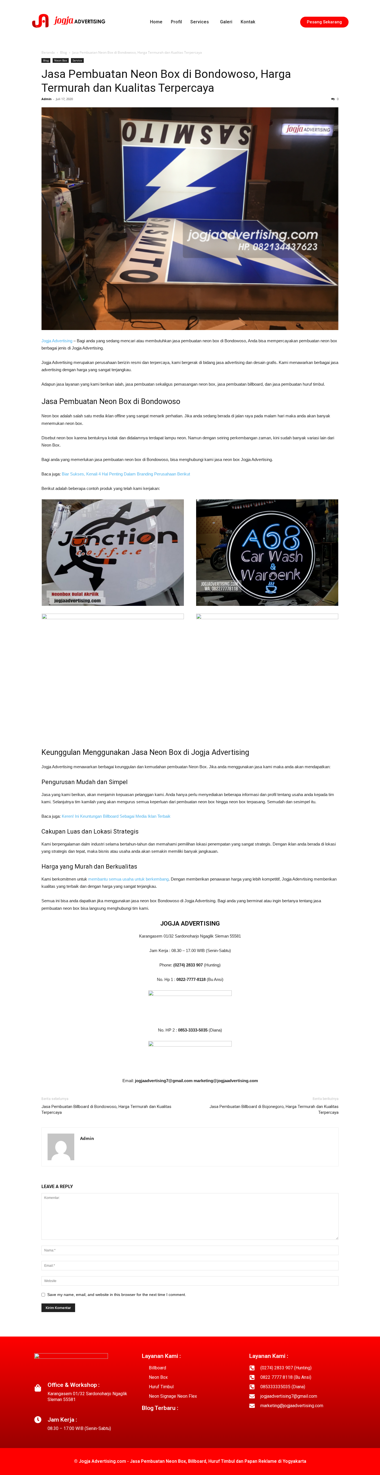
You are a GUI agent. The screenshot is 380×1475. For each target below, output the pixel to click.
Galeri (226, 21)
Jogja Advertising (56, 340)
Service (77, 60)
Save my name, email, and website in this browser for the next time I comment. (116, 1294)
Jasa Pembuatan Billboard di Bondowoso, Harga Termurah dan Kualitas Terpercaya (106, 1109)
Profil (176, 21)
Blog (63, 52)
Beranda (48, 52)
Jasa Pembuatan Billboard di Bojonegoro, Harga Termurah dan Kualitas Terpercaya (274, 1109)
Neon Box (60, 60)
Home (156, 21)
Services (199, 21)
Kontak (248, 21)
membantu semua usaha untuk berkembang (128, 879)
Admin (46, 99)
